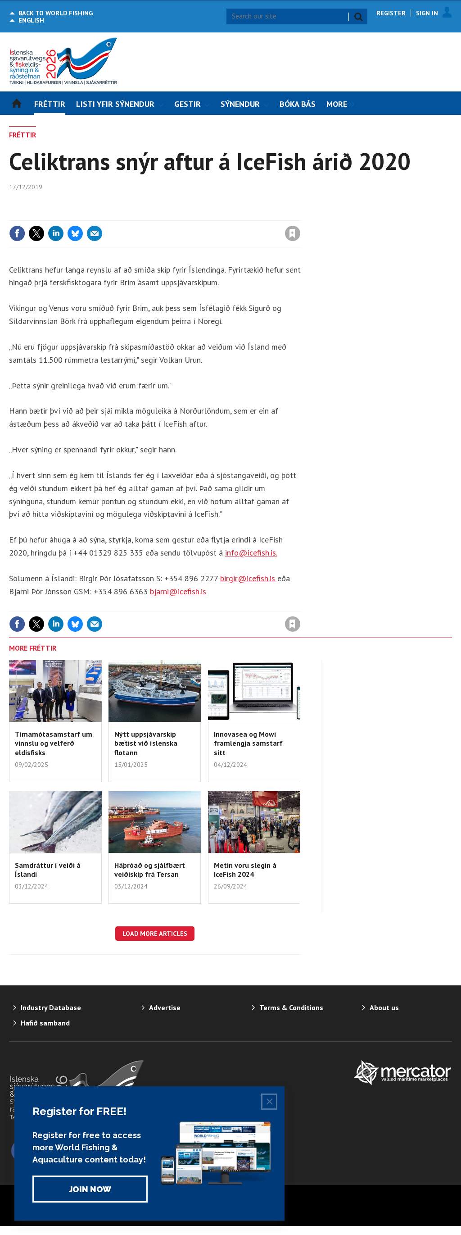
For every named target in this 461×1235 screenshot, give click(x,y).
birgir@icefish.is (248, 578)
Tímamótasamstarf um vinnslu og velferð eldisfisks (53, 743)
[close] (300, 215)
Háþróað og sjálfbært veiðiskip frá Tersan (149, 870)
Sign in (186, 215)
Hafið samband (45, 1022)
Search (358, 16)
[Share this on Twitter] (36, 233)
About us (384, 1007)
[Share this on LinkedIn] (56, 233)
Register (391, 13)
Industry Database (51, 1007)
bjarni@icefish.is (178, 591)
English (31, 20)
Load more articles (154, 934)
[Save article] (293, 233)
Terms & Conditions (291, 1007)
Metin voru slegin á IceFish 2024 (245, 870)
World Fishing (55, 13)
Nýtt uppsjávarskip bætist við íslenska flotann (145, 743)
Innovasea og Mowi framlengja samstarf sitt (248, 743)
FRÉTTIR (22, 134)
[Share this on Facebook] (17, 233)
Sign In (427, 13)
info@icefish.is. (251, 552)
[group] (338, 103)
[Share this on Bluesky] (75, 233)
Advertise (165, 1007)
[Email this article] (94, 233)
